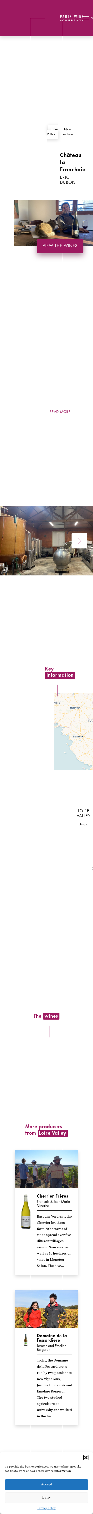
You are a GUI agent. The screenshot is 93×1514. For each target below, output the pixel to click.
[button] (85, 1457)
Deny (46, 1497)
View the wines (60, 246)
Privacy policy (46, 1508)
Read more (60, 412)
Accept (46, 1484)
